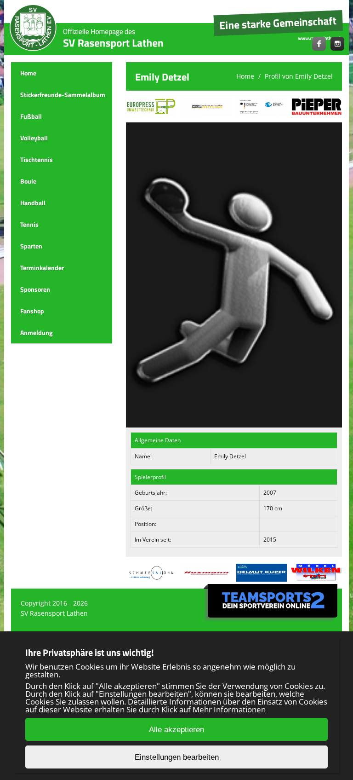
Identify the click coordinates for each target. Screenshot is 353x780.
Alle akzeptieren (176, 729)
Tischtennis (36, 159)
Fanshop (32, 311)
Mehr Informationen (229, 709)
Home (28, 73)
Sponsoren (35, 289)
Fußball (31, 116)
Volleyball (34, 138)
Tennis (29, 224)
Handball (33, 203)
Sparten (31, 246)
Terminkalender (42, 267)
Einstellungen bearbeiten (177, 757)
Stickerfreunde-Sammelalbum (62, 94)
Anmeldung (36, 332)
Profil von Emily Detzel (299, 76)
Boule (28, 181)
